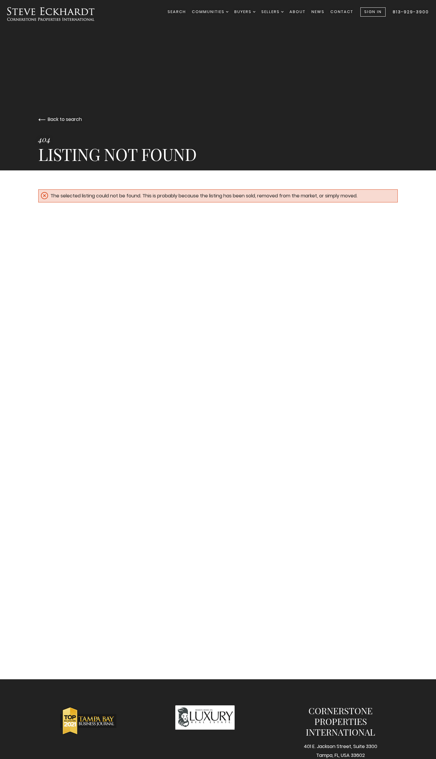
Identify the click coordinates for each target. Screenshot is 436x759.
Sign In (373, 12)
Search (177, 12)
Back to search (65, 119)
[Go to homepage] (56, 14)
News (317, 12)
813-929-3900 (411, 12)
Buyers (243, 12)
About (297, 12)
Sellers (271, 12)
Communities (209, 12)
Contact (341, 12)
